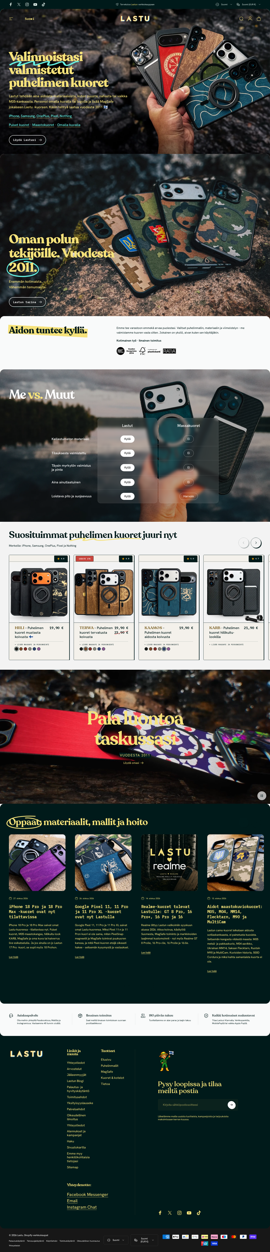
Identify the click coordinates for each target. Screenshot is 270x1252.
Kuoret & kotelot (112, 1078)
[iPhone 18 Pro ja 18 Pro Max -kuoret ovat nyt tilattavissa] (37, 862)
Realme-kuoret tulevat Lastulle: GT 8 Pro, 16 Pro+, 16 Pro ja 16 (166, 911)
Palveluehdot (76, 1109)
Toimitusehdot (77, 1097)
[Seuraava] (256, 543)
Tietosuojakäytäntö (35, 1241)
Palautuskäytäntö (17, 1241)
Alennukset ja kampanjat (76, 1133)
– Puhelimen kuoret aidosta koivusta (158, 632)
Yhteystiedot (76, 1063)
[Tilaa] (231, 1105)
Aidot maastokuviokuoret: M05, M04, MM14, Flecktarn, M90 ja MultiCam (235, 914)
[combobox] (224, 4)
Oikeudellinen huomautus (88, 1241)
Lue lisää (13, 957)
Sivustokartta (76, 1147)
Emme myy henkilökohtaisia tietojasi (78, 1157)
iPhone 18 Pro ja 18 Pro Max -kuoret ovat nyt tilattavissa (35, 911)
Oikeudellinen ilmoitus (76, 1117)
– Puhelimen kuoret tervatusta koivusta (96, 632)
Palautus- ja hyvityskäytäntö (78, 1089)
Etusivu (106, 1060)
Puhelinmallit (109, 1066)
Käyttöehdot (51, 1241)
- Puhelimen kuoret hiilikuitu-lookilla (224, 632)
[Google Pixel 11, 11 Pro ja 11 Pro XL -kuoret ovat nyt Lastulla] (103, 862)
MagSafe (107, 1072)
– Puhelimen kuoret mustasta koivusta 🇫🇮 (29, 632)
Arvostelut (74, 1069)
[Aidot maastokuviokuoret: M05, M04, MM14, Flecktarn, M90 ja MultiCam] (235, 862)
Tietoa (105, 1084)
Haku (70, 1141)
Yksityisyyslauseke (80, 1103)
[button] (261, 795)
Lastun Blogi (75, 1081)
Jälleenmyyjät (76, 1075)
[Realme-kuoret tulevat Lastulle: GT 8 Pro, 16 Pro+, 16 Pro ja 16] (169, 862)
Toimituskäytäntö (67, 1241)
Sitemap (72, 1167)
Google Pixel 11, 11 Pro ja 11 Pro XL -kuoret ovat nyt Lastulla (101, 911)
